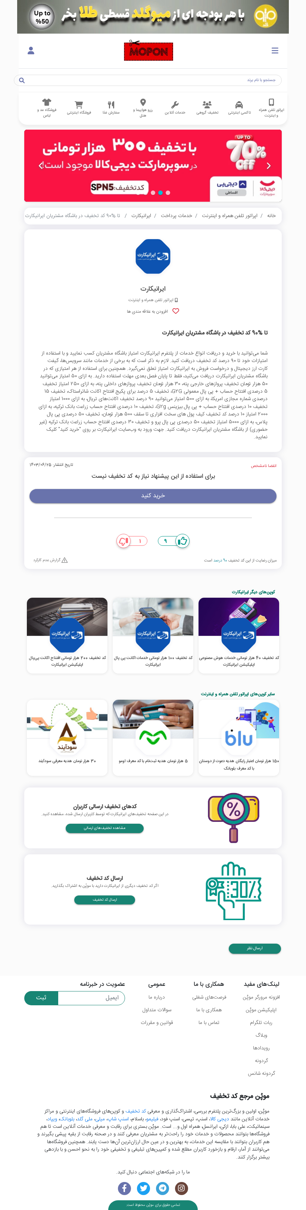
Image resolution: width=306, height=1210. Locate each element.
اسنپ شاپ (118, 1119)
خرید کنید (153, 496)
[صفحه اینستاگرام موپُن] (181, 1188)
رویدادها (261, 1048)
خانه (271, 216)
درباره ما (157, 997)
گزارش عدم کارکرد (47, 560)
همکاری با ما (209, 1010)
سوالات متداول (157, 1010)
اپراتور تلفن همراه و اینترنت (229, 216)
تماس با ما (209, 1023)
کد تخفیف (135, 1111)
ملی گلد (85, 1119)
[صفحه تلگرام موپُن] (162, 1188)
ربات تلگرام (261, 1023)
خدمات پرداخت (176, 216)
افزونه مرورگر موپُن (261, 997)
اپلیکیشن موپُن (261, 1010)
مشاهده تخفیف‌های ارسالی (104, 828)
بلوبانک (67, 1119)
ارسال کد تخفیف (105, 900)
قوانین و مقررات (157, 1023)
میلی (100, 1119)
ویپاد (52, 1119)
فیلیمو (152, 1119)
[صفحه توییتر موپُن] (143, 1188)
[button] (168, 193)
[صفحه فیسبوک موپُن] (124, 1188)
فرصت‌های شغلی (209, 997)
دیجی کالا (219, 1119)
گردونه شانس (261, 1074)
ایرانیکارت (141, 216)
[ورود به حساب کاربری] (31, 51)
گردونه (261, 1061)
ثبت (41, 998)
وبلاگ (261, 1035)
